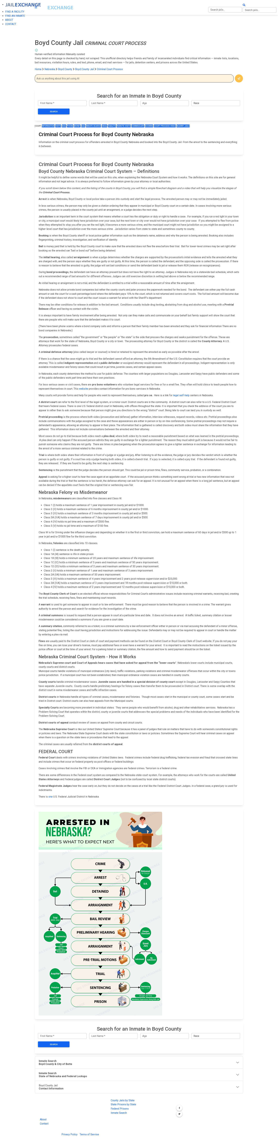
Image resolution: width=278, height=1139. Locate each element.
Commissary (137, 126)
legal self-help (181, 395)
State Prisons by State (123, 1104)
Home (38, 69)
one (50, 796)
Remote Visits (124, 126)
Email (104, 126)
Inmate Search (93, 126)
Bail (83, 126)
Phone (70, 126)
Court (38, 126)
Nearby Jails (183, 126)
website (83, 388)
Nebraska (49, 69)
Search (54, 111)
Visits (58, 126)
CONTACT (10, 24)
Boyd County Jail (84, 69)
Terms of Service (89, 1134)
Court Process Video (165, 126)
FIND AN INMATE (15, 15)
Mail (64, 126)
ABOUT (9, 19)
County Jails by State (122, 1100)
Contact (44, 1123)
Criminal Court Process (110, 69)
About (43, 1119)
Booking (149, 126)
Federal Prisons (120, 1108)
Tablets (112, 126)
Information (48, 126)
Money (77, 126)
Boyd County (65, 69)
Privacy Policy (69, 1134)
